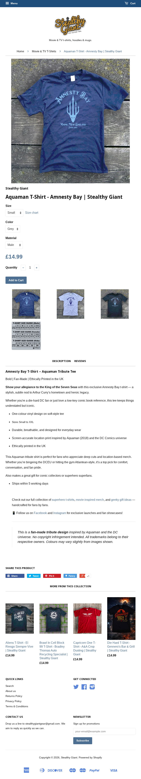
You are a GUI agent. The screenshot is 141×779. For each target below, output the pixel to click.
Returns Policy (14, 696)
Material (11, 238)
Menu (14, 3)
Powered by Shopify (90, 757)
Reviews (80, 361)
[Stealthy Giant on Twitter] (76, 688)
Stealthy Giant (69, 757)
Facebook (40, 513)
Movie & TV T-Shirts (44, 51)
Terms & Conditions (17, 706)
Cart (132, 3)
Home (20, 51)
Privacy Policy (13, 701)
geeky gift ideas (121, 499)
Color (9, 222)
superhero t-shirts (63, 499)
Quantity (11, 267)
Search (10, 686)
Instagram (59, 513)
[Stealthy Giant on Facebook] (84, 688)
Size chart (31, 212)
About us (11, 691)
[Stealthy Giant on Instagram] (92, 688)
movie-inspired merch (90, 499)
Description (61, 361)
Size (8, 205)
